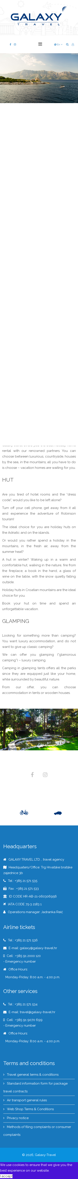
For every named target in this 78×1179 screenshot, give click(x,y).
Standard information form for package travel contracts (35, 1087)
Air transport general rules (26, 1100)
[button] (73, 44)
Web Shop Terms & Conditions (30, 1109)
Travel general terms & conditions (32, 1075)
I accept (6, 1176)
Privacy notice (17, 1118)
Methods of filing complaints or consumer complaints (37, 1131)
